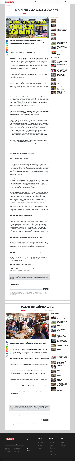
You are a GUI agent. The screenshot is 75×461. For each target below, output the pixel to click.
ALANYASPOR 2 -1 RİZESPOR (62, 34)
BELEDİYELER (31, 2)
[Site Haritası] (17, 444)
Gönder (45, 289)
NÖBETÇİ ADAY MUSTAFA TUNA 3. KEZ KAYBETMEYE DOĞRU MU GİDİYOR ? (62, 70)
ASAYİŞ (11, 5)
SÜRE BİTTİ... (59, 21)
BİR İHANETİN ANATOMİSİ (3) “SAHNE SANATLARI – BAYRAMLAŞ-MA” (62, 88)
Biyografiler (63, 444)
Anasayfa (7, 5)
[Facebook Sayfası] (5, 444)
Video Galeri (30, 441)
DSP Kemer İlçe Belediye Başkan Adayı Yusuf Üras (62, 25)
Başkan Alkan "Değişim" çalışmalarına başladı (62, 30)
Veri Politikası (7, 451)
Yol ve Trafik (52, 442)
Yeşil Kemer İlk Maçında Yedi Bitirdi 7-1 (62, 43)
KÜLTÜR (54, 2)
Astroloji (62, 447)
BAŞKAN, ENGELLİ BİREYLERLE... (60, 38)
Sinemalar (51, 450)
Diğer (58, 2)
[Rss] (15, 444)
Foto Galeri (30, 439)
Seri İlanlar (51, 451)
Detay (61, 459)
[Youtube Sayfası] (11, 444)
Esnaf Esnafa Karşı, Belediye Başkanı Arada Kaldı (62, 47)
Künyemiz (30, 448)
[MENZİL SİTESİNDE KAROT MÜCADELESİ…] (27, 27)
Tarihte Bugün (52, 448)
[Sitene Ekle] (19, 444)
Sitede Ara (63, 441)
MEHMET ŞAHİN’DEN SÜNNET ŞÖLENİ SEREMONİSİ (61, 92)
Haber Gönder (17, 451)
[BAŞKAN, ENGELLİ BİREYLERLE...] (27, 326)
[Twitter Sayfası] (7, 444)
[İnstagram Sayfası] (9, 444)
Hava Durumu (52, 441)
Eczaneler (51, 445)
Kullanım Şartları (17, 448)
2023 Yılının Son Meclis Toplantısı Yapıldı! (61, 75)
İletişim (29, 450)
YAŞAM (49, 2)
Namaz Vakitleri (52, 444)
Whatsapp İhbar (17, 449)
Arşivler (30, 446)
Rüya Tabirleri (63, 445)
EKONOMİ (41, 2)
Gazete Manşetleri (53, 454)
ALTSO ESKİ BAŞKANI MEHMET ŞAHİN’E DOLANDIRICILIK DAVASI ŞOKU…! (61, 52)
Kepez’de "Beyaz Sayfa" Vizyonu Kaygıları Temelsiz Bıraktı (62, 66)
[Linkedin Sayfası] (13, 444)
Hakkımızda (7, 448)
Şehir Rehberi (52, 453)
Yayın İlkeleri (7, 449)
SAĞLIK (45, 2)
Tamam (66, 459)
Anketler (62, 442)
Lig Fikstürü (52, 447)
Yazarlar (30, 444)
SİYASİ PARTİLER (23, 2)
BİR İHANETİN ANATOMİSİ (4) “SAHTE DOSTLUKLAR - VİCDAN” (62, 61)
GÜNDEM (36, 2)
